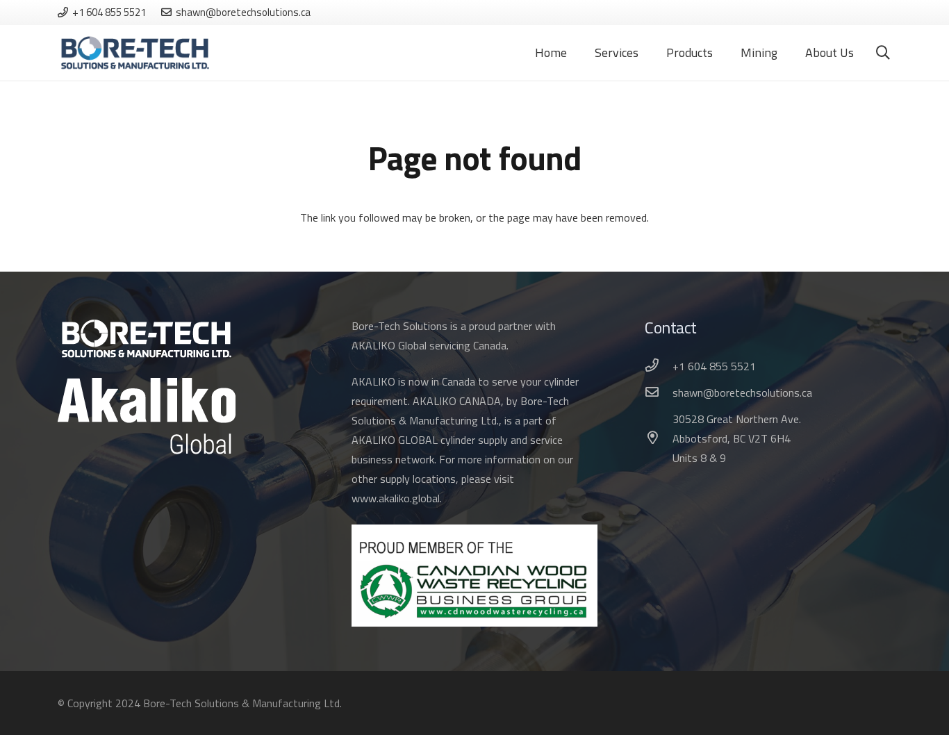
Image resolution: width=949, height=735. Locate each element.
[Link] (135, 53)
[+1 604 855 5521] (658, 366)
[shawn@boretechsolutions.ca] (658, 392)
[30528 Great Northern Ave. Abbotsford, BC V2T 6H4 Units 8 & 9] (658, 438)
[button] (883, 53)
